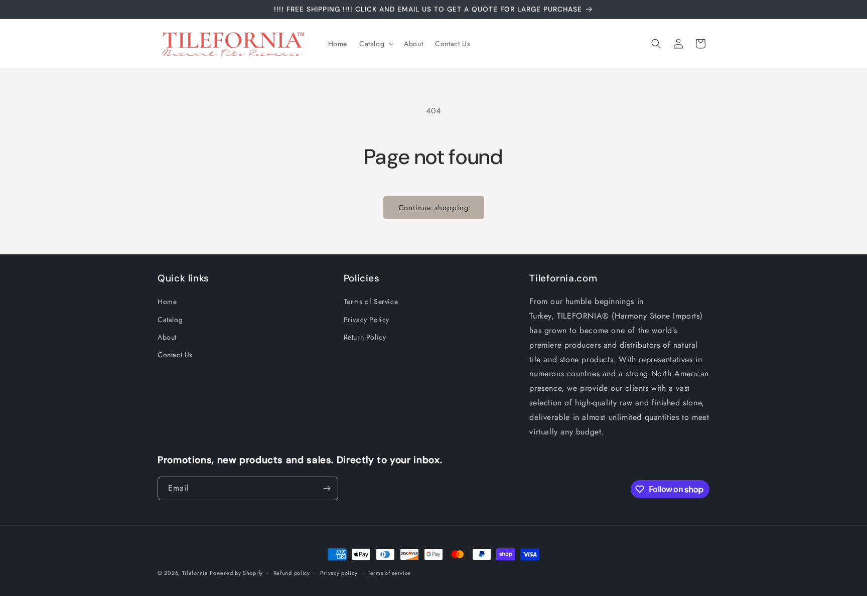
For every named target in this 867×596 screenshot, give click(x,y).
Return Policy (365, 337)
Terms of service (389, 573)
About (167, 337)
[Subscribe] (327, 488)
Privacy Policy (366, 320)
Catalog (170, 320)
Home (167, 301)
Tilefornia (195, 573)
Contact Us (175, 355)
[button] (375, 43)
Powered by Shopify (236, 573)
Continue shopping (433, 207)
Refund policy (291, 573)
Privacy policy (338, 573)
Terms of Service (371, 301)
